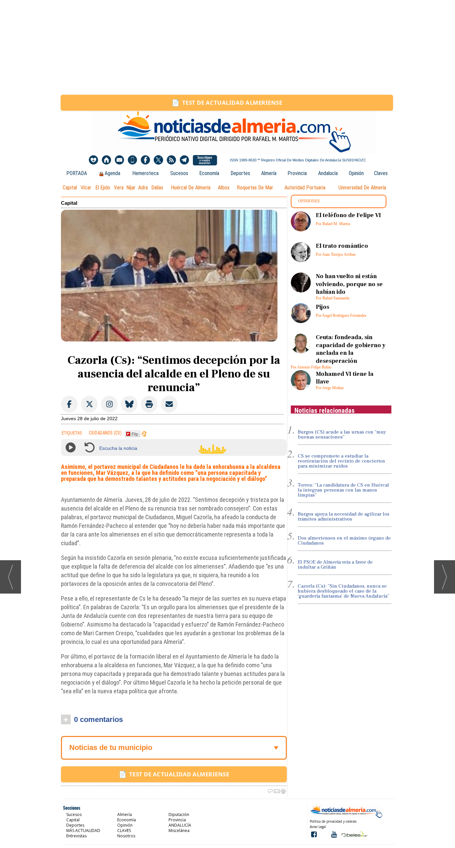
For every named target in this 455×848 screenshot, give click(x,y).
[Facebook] (145, 160)
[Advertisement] (227, 47)
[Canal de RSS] (171, 160)
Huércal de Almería (191, 187)
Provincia (297, 173)
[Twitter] (158, 160)
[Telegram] (184, 160)
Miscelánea (179, 830)
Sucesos (179, 173)
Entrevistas (76, 836)
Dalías (157, 187)
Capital (70, 187)
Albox (223, 187)
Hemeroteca (145, 173)
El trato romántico (342, 246)
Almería (268, 173)
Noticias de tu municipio (110, 747)
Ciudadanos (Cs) (105, 433)
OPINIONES (309, 201)
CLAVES (124, 830)
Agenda (112, 173)
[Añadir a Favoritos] (93, 160)
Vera (119, 187)
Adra (143, 187)
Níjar (131, 187)
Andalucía (328, 173)
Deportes (240, 173)
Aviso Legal (318, 826)
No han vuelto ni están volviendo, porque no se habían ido (349, 284)
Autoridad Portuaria (304, 187)
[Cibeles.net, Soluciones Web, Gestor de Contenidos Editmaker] (354, 834)
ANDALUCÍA (180, 825)
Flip (135, 434)
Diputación (179, 814)
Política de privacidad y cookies (333, 821)
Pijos (322, 307)
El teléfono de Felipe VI (348, 215)
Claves (381, 173)
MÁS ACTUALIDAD (83, 830)
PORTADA (76, 173)
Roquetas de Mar (255, 187)
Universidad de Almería (362, 187)
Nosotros (126, 836)
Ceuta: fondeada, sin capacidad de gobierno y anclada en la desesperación (351, 348)
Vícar (86, 187)
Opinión (356, 173)
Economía (209, 173)
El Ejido (102, 187)
